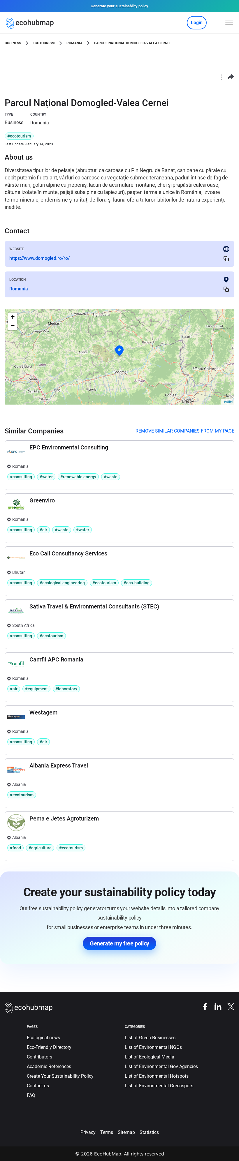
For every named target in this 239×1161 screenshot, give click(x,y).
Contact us (38, 1085)
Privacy (88, 1132)
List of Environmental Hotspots (157, 1076)
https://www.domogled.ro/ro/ (39, 258)
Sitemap (126, 1132)
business (13, 43)
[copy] (226, 258)
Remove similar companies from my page (185, 431)
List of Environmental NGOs (153, 1047)
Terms (106, 1132)
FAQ (31, 1095)
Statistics (149, 1132)
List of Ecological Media (149, 1057)
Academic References (49, 1066)
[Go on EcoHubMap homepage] (31, 23)
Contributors (39, 1057)
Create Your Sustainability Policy (60, 1076)
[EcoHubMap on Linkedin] (215, 1006)
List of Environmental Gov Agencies (161, 1066)
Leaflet (227, 402)
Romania (74, 43)
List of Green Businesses (150, 1037)
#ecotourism (19, 136)
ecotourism (44, 43)
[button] (119, 351)
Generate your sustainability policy (119, 6)
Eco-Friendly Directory (49, 1047)
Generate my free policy (119, 943)
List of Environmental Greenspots (159, 1085)
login (197, 22)
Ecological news (43, 1037)
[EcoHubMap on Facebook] (202, 1006)
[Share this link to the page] (230, 76)
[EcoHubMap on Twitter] (228, 1006)
